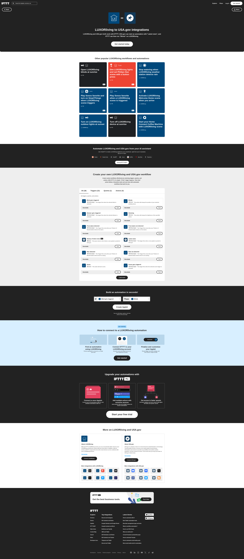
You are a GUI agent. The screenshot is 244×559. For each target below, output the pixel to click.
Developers (93, 552)
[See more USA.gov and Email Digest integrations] (143, 471)
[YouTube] (142, 553)
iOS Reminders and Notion (108, 534)
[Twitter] (145, 553)
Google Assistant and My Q (108, 526)
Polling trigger (91, 202)
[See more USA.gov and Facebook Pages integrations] (130, 478)
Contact (114, 552)
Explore (214, 3)
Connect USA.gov (131, 460)
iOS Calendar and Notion (108, 520)
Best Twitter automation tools (130, 520)
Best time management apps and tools (132, 523)
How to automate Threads (129, 537)
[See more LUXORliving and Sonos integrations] (87, 478)
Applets (92, 523)
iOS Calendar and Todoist (108, 537)
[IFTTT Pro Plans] (102, 239)
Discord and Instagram (107, 517)
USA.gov (124, 29)
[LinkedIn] (134, 553)
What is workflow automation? (130, 526)
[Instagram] (138, 553)
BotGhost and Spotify (107, 529)
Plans (221, 3)
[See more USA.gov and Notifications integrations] (143, 478)
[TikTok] (149, 553)
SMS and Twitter (105, 531)
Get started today (122, 44)
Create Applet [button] (122, 307)
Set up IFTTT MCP (122, 162)
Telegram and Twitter (107, 540)
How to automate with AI (128, 517)
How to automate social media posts (131, 540)
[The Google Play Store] (149, 518)
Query (89, 240)
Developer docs (94, 540)
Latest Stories (127, 515)
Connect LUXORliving (89, 458)
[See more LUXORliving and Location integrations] (100, 478)
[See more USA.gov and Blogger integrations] (156, 478)
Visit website (84, 454)
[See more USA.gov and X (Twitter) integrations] (156, 471)
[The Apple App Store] (149, 514)
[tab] (83, 190)
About (124, 552)
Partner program (107, 552)
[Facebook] (131, 553)
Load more (122, 277)
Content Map (93, 531)
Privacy (119, 552)
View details (85, 207)
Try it (118, 207)
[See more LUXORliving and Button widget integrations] (100, 471)
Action (131, 202)
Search (92, 534)
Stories (92, 520)
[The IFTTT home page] (5, 3)
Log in (227, 3)
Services (92, 517)
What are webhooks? (128, 531)
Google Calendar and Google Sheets (110, 523)
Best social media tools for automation (132, 543)
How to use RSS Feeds (128, 529)
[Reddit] (152, 553)
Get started (236, 3)
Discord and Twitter (106, 543)
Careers (99, 552)
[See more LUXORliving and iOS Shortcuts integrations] (113, 478)
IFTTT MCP (93, 526)
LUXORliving (104, 29)
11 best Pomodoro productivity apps (131, 534)
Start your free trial (122, 414)
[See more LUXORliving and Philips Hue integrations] (87, 471)
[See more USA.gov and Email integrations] (130, 471)
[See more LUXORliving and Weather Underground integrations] (113, 471)
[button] (122, 358)
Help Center (93, 529)
